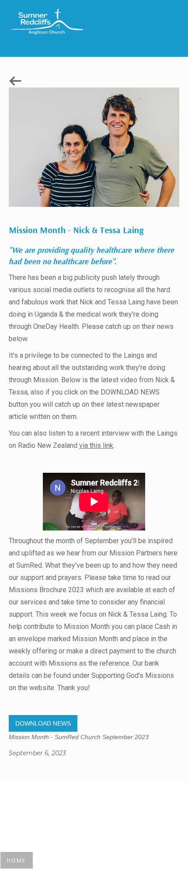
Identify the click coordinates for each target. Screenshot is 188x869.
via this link (96, 445)
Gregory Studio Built (94, 799)
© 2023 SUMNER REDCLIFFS (94, 812)
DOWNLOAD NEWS (43, 723)
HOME (16, 860)
